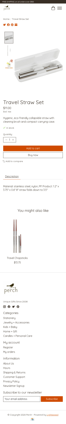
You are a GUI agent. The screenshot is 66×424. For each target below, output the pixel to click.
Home (6, 19)
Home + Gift (10, 331)
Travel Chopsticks (17, 258)
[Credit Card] (32, 419)
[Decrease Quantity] (6, 140)
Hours (6, 368)
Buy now (33, 155)
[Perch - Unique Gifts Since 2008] (6, 8)
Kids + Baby (10, 327)
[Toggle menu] (59, 8)
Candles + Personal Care (17, 335)
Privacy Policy (11, 381)
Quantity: (7, 134)
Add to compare (14, 161)
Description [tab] (12, 176)
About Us (8, 363)
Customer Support (14, 377)
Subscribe (52, 399)
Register (8, 347)
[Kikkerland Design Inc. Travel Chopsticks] (17, 236)
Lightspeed (52, 414)
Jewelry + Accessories (16, 322)
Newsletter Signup (14, 385)
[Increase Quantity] (13, 140)
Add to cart (33, 148)
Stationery (9, 318)
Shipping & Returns (14, 372)
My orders (9, 351)
